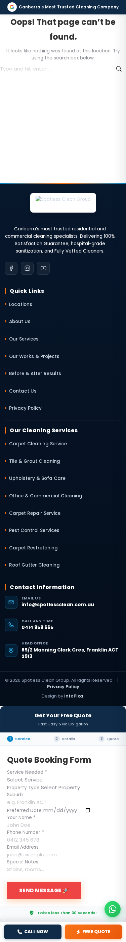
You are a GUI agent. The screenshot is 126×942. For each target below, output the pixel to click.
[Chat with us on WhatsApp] (112, 909)
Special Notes (22, 862)
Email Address (23, 847)
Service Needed (27, 772)
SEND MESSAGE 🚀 (44, 890)
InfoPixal (74, 696)
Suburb (15, 795)
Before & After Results (35, 373)
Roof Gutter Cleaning (34, 565)
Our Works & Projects (34, 356)
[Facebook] (11, 268)
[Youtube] (43, 268)
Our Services (24, 339)
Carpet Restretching (33, 548)
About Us (20, 321)
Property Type (23, 787)
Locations (20, 304)
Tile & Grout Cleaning (34, 461)
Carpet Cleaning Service (38, 444)
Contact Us (23, 391)
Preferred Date (24, 810)
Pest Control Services (34, 530)
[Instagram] (27, 268)
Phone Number (25, 832)
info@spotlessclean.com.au (58, 604)
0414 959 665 (37, 627)
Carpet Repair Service (34, 513)
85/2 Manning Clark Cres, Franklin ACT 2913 (70, 653)
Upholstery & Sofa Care (37, 478)
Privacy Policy (25, 408)
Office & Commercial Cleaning (45, 496)
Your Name (21, 817)
